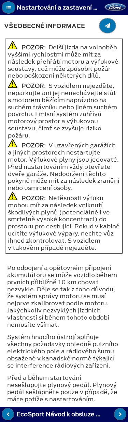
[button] (8, 7)
